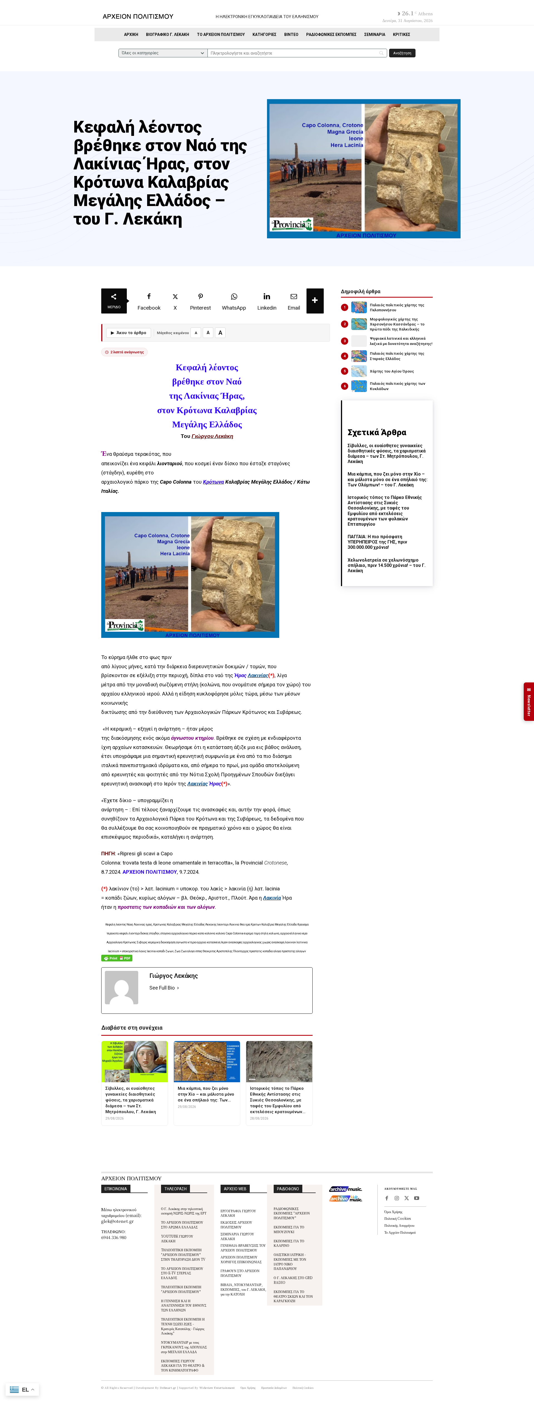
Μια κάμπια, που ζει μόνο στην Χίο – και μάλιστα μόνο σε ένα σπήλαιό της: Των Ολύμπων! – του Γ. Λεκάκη (387, 479)
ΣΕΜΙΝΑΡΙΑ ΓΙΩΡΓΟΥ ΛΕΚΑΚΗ (237, 1236)
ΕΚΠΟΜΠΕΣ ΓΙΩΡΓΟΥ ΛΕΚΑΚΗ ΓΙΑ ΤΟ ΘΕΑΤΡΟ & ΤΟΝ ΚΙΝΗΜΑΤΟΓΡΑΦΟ (183, 1365)
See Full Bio (162, 988)
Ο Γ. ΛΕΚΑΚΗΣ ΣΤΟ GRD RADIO (293, 1280)
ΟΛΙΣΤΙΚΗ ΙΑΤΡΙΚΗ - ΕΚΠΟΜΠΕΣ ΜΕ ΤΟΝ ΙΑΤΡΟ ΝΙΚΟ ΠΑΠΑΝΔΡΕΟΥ (290, 1261)
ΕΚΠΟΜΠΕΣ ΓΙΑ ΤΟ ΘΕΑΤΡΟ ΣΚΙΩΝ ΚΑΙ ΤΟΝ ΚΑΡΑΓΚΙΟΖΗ (293, 1296)
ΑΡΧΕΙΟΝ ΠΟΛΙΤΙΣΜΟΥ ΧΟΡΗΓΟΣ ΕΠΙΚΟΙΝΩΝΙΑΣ (241, 1259)
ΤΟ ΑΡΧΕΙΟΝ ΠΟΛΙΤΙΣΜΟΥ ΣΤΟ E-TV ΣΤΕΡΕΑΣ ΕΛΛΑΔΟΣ (182, 1273)
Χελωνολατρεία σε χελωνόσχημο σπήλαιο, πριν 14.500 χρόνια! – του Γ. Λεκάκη (387, 565)
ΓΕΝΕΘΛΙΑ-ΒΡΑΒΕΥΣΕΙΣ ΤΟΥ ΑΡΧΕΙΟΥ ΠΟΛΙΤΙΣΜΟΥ (243, 1247)
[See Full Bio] (178, 988)
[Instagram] (397, 1199)
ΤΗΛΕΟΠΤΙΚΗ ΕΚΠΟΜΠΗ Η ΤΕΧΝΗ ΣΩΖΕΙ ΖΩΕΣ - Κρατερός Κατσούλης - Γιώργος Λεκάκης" (183, 1326)
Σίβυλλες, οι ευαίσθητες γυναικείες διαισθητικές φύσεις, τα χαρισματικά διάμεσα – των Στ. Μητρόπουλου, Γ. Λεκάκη (387, 453)
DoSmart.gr (168, 1387)
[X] (407, 1199)
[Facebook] (387, 1199)
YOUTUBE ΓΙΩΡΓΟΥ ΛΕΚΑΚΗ (177, 1238)
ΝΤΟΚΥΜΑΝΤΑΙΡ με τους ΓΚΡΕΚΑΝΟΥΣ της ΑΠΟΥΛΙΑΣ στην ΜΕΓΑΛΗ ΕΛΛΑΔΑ (184, 1347)
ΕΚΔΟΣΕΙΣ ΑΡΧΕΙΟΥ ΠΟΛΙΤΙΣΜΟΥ (236, 1224)
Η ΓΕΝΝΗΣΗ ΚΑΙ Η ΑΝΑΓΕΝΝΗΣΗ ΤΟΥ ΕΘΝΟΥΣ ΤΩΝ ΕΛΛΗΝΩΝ (183, 1305)
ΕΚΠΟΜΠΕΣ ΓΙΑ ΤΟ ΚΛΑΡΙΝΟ (289, 1243)
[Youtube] (417, 1199)
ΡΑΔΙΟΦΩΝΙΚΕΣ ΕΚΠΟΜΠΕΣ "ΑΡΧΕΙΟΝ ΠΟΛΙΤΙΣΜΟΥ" (292, 1213)
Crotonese (275, 863)
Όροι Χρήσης (393, 1211)
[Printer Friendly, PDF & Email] (116, 961)
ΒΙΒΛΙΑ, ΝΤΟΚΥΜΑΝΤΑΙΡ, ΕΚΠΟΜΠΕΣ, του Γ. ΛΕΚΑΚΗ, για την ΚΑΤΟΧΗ (243, 1289)
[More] (315, 301)
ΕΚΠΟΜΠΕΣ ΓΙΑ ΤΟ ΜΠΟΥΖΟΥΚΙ (289, 1229)
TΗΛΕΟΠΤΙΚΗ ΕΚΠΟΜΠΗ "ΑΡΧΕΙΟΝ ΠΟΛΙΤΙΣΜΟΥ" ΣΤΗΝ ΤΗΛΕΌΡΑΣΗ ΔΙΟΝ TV (183, 1254)
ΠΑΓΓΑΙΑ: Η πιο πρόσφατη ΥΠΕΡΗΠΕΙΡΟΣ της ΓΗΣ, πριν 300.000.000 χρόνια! (377, 542)
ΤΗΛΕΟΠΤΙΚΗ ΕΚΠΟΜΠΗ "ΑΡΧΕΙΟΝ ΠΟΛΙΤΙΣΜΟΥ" (181, 1289)
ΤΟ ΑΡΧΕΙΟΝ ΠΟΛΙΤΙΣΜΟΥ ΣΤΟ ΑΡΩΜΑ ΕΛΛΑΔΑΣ (182, 1224)
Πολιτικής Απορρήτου (399, 1225)
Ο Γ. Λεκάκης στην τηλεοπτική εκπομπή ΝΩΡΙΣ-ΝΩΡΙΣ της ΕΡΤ (183, 1211)
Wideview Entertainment (217, 1387)
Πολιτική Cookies (397, 1218)
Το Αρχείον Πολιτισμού (400, 1232)
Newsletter (529, 701)
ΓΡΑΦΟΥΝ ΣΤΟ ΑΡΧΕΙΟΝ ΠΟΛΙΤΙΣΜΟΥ (240, 1273)
